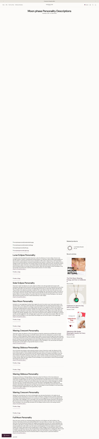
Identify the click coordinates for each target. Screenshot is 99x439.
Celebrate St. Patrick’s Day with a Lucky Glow (75, 306)
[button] (3, 4)
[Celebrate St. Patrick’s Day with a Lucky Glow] (76, 294)
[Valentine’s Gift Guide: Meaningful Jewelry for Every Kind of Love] (76, 320)
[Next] (95, 1)
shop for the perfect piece (19, 269)
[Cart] (95, 5)
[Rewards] (6, 435)
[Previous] (3, 1)
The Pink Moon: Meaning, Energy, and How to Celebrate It (76, 279)
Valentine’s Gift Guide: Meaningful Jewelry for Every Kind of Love (76, 333)
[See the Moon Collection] (16, 272)
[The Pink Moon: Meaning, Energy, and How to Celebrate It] (76, 267)
